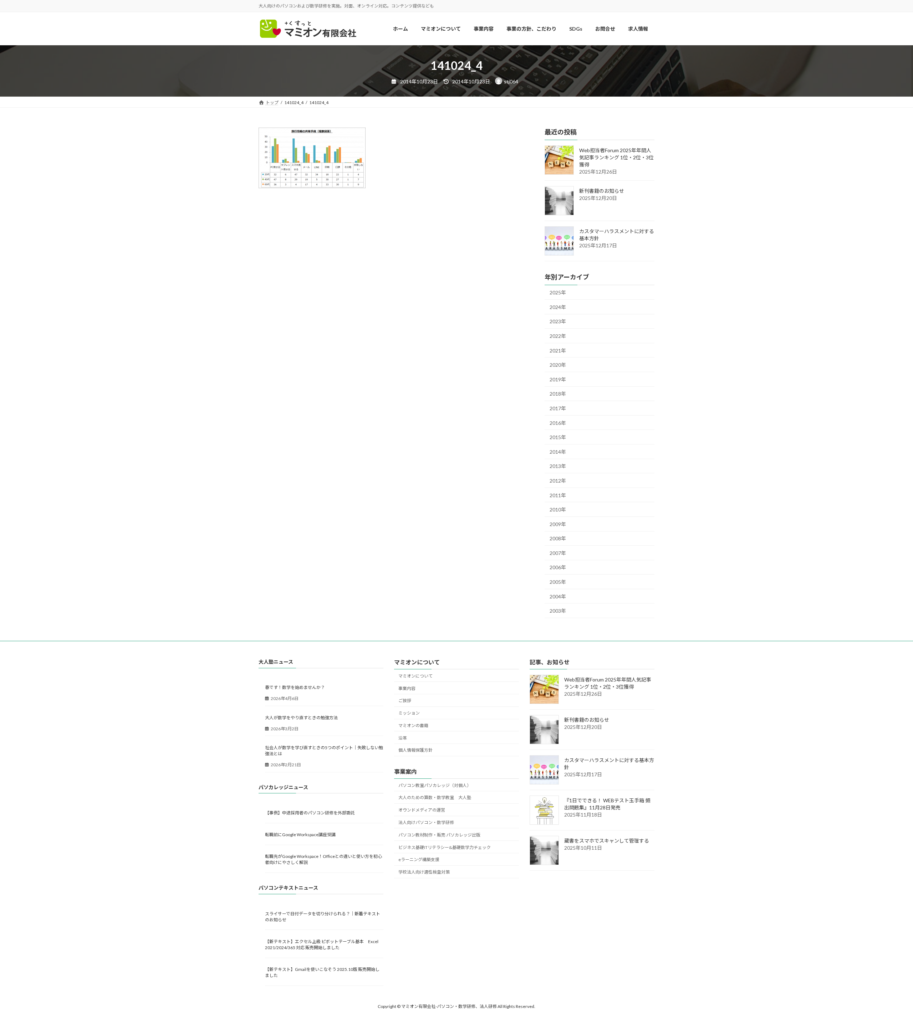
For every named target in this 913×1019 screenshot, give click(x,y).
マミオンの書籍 (413, 725)
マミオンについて (415, 676)
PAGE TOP (886, 981)
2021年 (558, 351)
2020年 (558, 365)
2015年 (558, 437)
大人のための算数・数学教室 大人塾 (434, 798)
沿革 (402, 738)
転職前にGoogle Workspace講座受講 (300, 835)
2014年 (558, 452)
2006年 (558, 568)
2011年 (558, 495)
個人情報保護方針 (415, 750)
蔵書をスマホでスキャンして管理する (606, 841)
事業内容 (406, 688)
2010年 (558, 510)
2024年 (558, 307)
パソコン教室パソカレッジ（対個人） (434, 785)
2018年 (558, 394)
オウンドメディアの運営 (421, 810)
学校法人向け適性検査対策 (424, 872)
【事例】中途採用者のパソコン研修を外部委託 (310, 812)
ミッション (409, 713)
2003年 (558, 611)
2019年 (558, 379)
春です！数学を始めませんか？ (295, 687)
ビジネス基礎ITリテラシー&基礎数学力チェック (444, 847)
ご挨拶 (404, 701)
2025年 (558, 293)
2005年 (558, 582)
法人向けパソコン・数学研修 (426, 822)
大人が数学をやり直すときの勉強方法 (301, 717)
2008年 (558, 539)
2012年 (558, 481)
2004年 (558, 596)
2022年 (558, 336)
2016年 (558, 423)
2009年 (558, 524)
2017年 (558, 408)
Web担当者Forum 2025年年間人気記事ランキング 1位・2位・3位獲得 (616, 158)
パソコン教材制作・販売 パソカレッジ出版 (439, 835)
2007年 (558, 553)
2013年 (558, 466)
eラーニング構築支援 (418, 860)
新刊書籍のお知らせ (601, 191)
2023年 (558, 322)
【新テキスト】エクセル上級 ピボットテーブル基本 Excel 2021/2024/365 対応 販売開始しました (321, 944)
